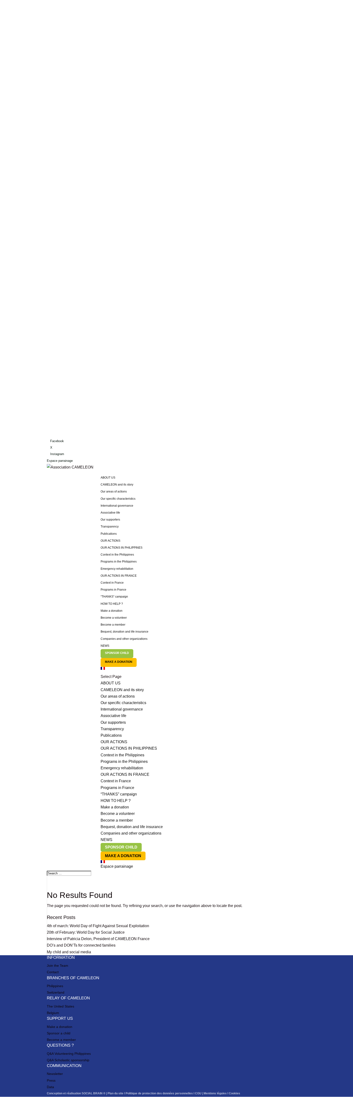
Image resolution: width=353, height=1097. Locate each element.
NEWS (105, 645)
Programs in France (113, 589)
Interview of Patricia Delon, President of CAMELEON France (98, 939)
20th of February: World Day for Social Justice (86, 932)
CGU (198, 1093)
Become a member (113, 624)
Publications (109, 533)
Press (51, 1080)
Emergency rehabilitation (117, 568)
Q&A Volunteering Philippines (69, 1053)
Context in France (112, 582)
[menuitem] (203, 670)
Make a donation (111, 610)
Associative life (110, 512)
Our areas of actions (114, 491)
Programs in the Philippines (119, 561)
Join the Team (57, 965)
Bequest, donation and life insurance (124, 631)
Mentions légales (215, 1093)
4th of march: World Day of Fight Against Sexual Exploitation (98, 926)
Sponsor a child (58, 1033)
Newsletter (55, 1074)
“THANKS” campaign (114, 596)
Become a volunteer (114, 617)
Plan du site (115, 1093)
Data (50, 1087)
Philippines (55, 986)
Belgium (53, 1013)
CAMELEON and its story (117, 484)
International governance (117, 505)
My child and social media (69, 952)
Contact (53, 972)
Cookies (234, 1093)
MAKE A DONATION (118, 662)
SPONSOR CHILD (117, 653)
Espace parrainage (60, 461)
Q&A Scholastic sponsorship (68, 1060)
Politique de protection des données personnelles (159, 1093)
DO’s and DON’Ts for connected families (81, 945)
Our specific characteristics (118, 498)
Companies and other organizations (124, 638)
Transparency (110, 526)
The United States (60, 1006)
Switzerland (55, 992)
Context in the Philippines (117, 554)
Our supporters (110, 519)
